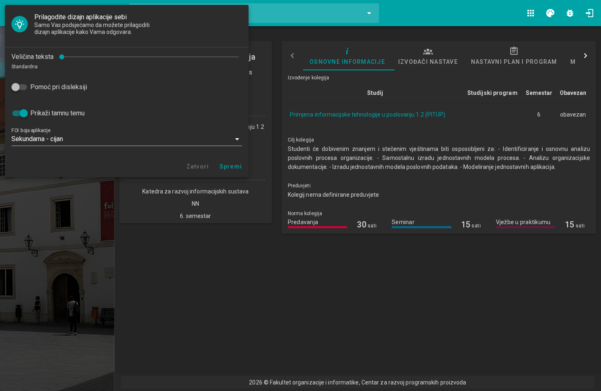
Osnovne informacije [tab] (347, 61)
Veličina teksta (32, 57)
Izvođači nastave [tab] (427, 61)
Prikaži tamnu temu (57, 113)
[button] (126, 139)
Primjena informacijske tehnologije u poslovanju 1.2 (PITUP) (368, 114)
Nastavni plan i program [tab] (514, 61)
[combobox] (254, 13)
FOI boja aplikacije (30, 130)
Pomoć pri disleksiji (58, 87)
